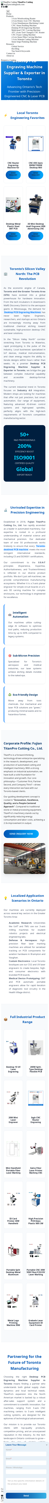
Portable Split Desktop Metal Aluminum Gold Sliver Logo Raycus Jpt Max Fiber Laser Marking (13, 1272)
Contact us (10, 53)
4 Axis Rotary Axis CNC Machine (25, 21)
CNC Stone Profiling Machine (24, 25)
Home (8, 14)
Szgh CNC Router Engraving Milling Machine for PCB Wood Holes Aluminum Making (36, 1119)
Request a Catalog (8, 60)
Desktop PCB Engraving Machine (25, 28)
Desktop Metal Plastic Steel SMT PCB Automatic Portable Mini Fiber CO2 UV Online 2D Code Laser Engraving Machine (13, 226)
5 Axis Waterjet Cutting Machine (25, 39)
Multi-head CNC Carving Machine (25, 30)
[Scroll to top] (3, 1500)
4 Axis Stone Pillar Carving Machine (26, 37)
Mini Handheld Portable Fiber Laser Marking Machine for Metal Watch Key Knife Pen (13, 1170)
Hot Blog (15, 49)
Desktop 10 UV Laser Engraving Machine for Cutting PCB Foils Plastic (13, 1069)
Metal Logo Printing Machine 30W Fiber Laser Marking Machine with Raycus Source (13, 1322)
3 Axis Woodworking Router (23, 18)
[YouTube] (6, 7)
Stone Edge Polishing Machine (24, 42)
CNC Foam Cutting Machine (23, 35)
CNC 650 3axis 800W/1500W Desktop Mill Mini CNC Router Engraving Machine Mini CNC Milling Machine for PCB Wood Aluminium (36, 165)
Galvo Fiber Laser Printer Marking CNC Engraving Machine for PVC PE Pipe (35, 1170)
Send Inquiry (13, 174)
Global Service (17, 46)
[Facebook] (1, 7)
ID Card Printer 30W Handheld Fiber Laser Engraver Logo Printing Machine (13, 1221)
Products (9, 16)
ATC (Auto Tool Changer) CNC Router (28, 32)
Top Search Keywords (20, 51)
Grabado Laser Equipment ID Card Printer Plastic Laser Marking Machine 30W (35, 1322)
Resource (10, 44)
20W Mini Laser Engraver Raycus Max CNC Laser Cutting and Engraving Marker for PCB (13, 1119)
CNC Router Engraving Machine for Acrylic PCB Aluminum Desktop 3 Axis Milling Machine (13, 165)
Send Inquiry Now (21, 833)
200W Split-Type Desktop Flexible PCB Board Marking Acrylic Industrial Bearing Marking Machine (35, 1069)
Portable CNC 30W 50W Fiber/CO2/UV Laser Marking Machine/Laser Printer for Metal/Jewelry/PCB (35, 1272)
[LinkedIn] (4, 7)
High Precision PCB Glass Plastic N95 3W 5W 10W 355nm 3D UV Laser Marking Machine (35, 1221)
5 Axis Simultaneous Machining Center (27, 23)
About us (10, 56)
